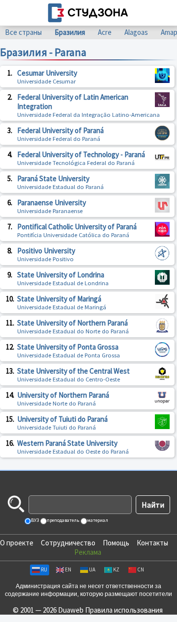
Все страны (23, 32)
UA (92, 569)
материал (97, 520)
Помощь (116, 542)
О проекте (16, 542)
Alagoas (136, 32)
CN (140, 569)
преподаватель (62, 520)
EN (68, 569)
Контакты (152, 542)
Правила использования (124, 610)
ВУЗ (34, 520)
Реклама (87, 552)
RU (44, 569)
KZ (116, 569)
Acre (105, 32)
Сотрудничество (68, 542)
